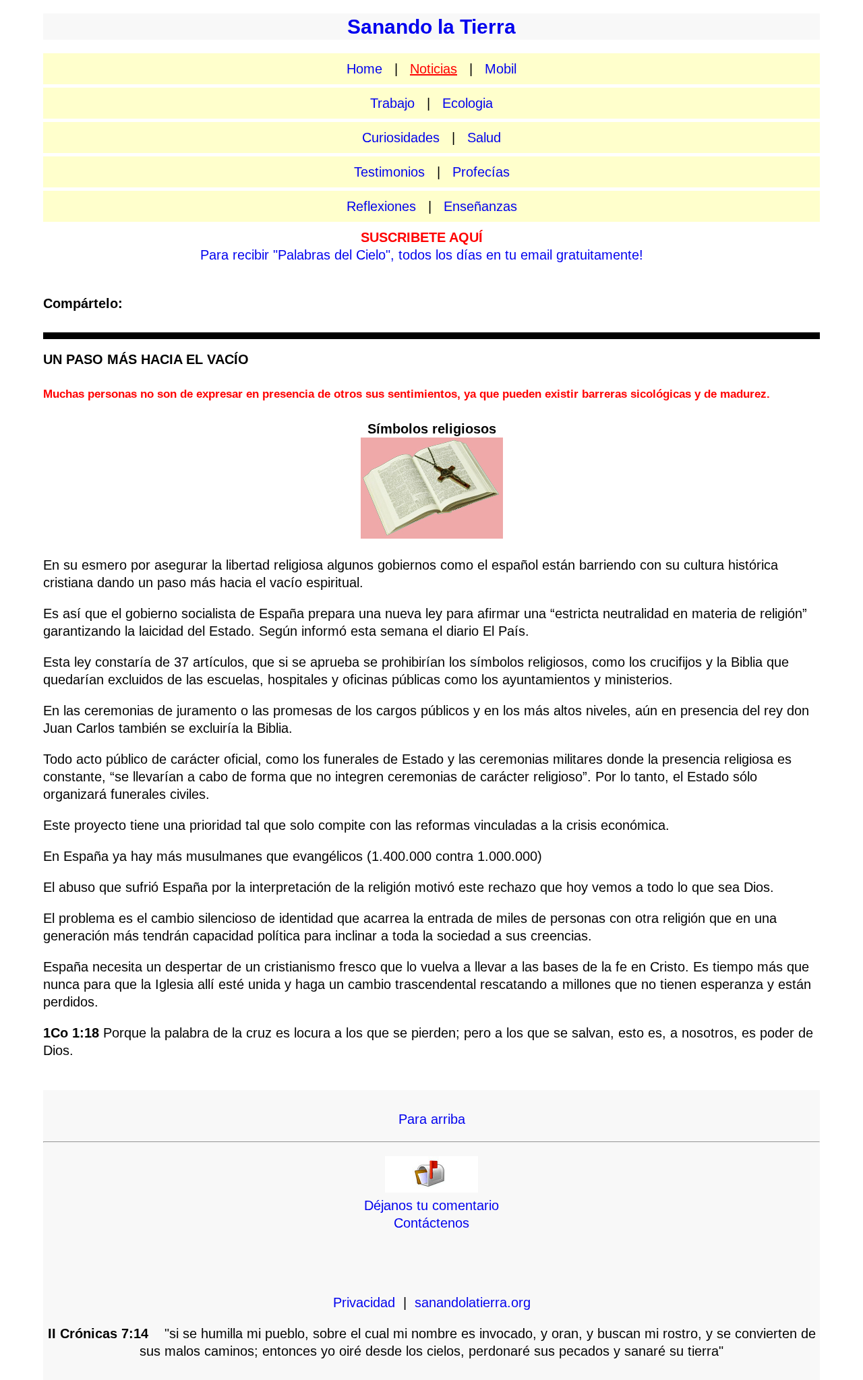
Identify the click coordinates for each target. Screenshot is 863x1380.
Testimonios (389, 171)
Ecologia (467, 103)
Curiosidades (401, 137)
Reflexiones (381, 206)
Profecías (481, 171)
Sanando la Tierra (431, 27)
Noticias (433, 68)
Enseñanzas (480, 206)
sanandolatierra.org (473, 1302)
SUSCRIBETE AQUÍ (422, 237)
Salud (484, 137)
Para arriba (431, 1119)
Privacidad (364, 1302)
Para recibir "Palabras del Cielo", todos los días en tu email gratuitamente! (421, 254)
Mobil (500, 68)
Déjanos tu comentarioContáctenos (431, 1214)
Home (364, 68)
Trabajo (392, 103)
